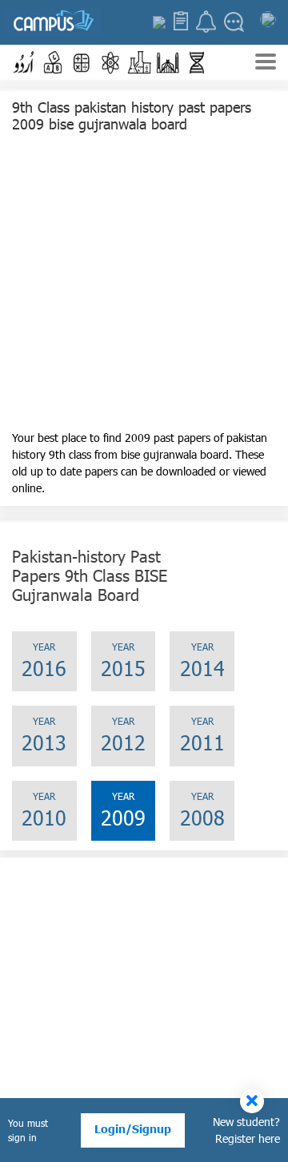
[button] (24, 62)
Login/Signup (132, 1129)
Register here (247, 1138)
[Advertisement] (144, 285)
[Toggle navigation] (265, 63)
